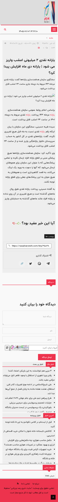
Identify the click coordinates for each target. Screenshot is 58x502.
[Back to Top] (53, 497)
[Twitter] (30, 263)
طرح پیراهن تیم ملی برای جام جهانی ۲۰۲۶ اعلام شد (28, 398)
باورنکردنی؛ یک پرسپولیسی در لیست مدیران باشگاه (28, 407)
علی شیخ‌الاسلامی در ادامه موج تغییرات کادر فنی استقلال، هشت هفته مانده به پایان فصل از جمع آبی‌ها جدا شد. (30, 389)
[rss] (18, 484)
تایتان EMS (49, 475)
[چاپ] (38, 47)
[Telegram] (48, 263)
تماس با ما (25, 484)
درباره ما (36, 484)
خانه (51, 38)
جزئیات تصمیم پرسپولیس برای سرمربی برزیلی (31, 403)
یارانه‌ (52, 115)
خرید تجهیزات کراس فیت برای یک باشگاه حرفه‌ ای (29, 449)
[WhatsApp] (39, 263)
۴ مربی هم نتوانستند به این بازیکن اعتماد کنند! (30, 371)
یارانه (42, 131)
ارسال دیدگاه (47, 357)
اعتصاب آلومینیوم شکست (39, 412)
